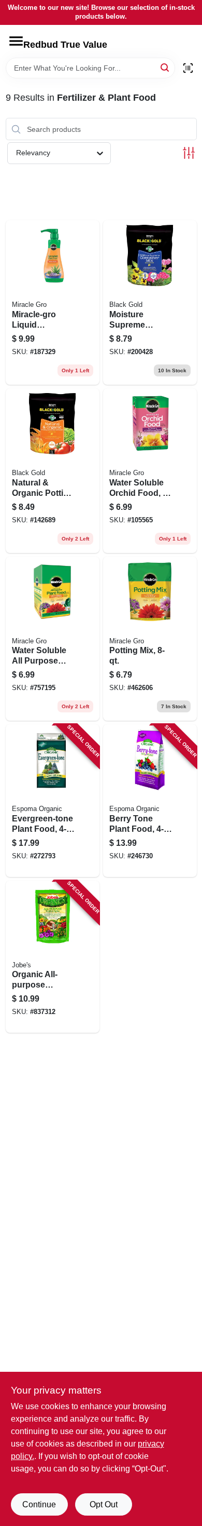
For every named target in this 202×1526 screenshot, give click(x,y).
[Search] (165, 67)
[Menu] (16, 41)
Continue (39, 1504)
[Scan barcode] (188, 68)
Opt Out (104, 1504)
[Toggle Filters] (189, 153)
